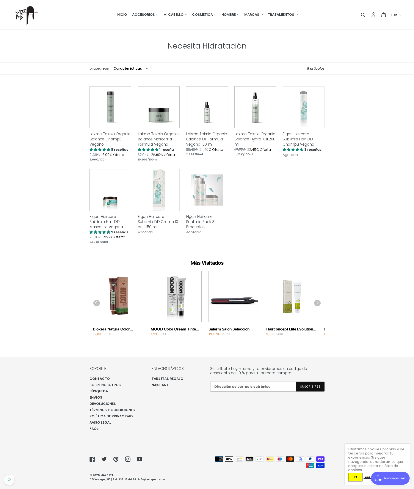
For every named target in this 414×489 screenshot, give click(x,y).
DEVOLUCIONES (102, 403)
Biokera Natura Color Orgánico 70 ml (111, 329)
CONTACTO (99, 378)
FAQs (94, 428)
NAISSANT (160, 384)
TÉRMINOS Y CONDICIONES (112, 409)
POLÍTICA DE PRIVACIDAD (111, 416)
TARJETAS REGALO (167, 378)
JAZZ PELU (108, 475)
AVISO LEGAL (100, 422)
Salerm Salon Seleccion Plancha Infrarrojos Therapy (233, 329)
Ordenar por (99, 69)
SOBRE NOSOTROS (105, 384)
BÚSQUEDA (98, 391)
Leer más (371, 477)
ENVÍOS (95, 397)
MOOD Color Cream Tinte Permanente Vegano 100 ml (175, 329)
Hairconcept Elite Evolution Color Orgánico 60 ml (289, 329)
